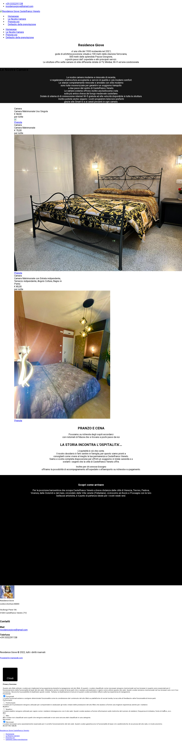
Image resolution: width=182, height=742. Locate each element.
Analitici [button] (6, 707)
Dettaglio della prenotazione (22, 24)
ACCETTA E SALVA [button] (9, 726)
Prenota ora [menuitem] (10, 738)
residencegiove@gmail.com (19, 6)
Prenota (18, 122)
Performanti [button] (7, 700)
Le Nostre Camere (17, 19)
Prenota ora (13, 21)
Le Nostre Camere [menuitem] (13, 736)
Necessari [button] (7, 719)
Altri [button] (4, 713)
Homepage (13, 16)
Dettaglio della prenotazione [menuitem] (16, 739)
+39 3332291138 (14, 3)
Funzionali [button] (7, 694)
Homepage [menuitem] (10, 734)
